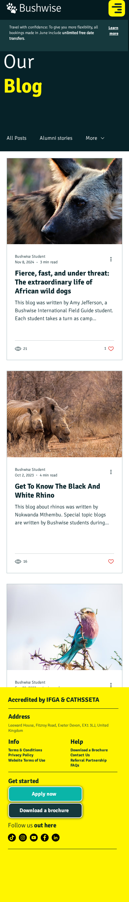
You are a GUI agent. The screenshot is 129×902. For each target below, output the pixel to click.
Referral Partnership (88, 760)
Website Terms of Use (26, 760)
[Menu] (117, 8)
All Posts (16, 138)
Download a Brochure (89, 750)
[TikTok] (12, 838)
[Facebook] (45, 838)
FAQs (74, 765)
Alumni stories (56, 138)
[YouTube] (34, 838)
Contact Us (80, 755)
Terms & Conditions (25, 750)
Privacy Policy (20, 755)
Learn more (113, 30)
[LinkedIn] (56, 838)
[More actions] (113, 259)
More (91, 138)
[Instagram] (23, 838)
